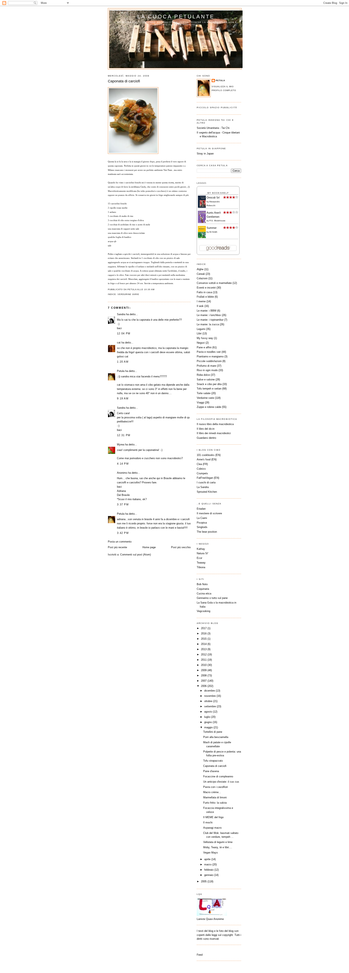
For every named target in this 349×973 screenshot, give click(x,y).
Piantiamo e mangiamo (210, 356)
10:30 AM (149, 289)
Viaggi (200, 402)
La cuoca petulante (176, 17)
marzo (208, 864)
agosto (208, 711)
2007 (204, 680)
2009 (204, 670)
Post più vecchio (181, 547)
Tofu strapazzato (213, 760)
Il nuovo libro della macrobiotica (215, 424)
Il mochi (207, 822)
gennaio (209, 874)
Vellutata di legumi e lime (217, 842)
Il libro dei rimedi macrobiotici (214, 433)
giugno (208, 722)
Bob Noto (202, 584)
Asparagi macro (212, 827)
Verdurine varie (128, 294)
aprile (207, 859)
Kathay (201, 548)
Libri (199, 333)
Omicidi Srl (213, 197)
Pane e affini (204, 347)
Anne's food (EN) (207, 459)
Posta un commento (119, 541)
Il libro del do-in (205, 428)
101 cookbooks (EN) (209, 455)
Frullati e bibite (205, 296)
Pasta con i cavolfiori (215, 786)
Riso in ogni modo (207, 370)
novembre (210, 695)
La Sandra (203, 487)
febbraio (209, 869)
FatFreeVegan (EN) (208, 477)
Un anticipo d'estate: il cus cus (221, 781)
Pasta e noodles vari (209, 351)
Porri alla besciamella (215, 737)
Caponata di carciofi (124, 81)
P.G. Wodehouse (217, 220)
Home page (149, 547)
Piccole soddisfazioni (209, 361)
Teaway (201, 562)
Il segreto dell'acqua (208, 132)
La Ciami (202, 518)
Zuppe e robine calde (209, 406)
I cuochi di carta (206, 482)
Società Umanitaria (208, 127)
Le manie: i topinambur (210, 319)
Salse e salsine (206, 379)
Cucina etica (204, 593)
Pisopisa (202, 522)
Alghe (200, 269)
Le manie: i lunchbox (209, 315)
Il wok (200, 306)
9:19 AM (122, 398)
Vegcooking (203, 611)
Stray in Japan (205, 153)
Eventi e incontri (206, 287)
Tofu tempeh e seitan (209, 388)
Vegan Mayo (210, 852)
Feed (200, 954)
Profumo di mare (206, 365)
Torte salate (203, 393)
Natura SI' (202, 553)
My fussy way (205, 338)
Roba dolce (203, 374)
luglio (207, 716)
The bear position (207, 531)
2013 (204, 649)
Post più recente (117, 547)
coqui (118, 187)
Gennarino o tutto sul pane (212, 597)
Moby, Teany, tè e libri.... (217, 847)
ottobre (208, 701)
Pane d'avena (211, 771)
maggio (208, 727)
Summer (212, 227)
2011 (204, 659)
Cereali (201, 273)
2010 (204, 665)
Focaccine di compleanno (218, 776)
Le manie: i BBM (206, 310)
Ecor (199, 557)
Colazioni (202, 278)
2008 (204, 675)
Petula (120, 371)
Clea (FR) (202, 464)
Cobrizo (201, 468)
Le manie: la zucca (208, 324)
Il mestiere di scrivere (209, 513)
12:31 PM (123, 435)
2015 (204, 638)
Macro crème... (212, 792)
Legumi (201, 329)
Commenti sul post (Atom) (135, 554)
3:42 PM (123, 532)
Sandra (121, 314)
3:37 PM (123, 504)
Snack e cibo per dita (209, 384)
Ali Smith (213, 232)
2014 (204, 644)
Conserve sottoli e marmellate (214, 282)
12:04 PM (123, 333)
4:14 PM (123, 463)
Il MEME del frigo (213, 817)
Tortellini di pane (212, 731)
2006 (204, 686)
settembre (210, 706)
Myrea (120, 444)
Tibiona (201, 567)
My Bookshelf (218, 193)
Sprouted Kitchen (207, 491)
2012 (204, 654)
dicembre (210, 690)
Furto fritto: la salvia (215, 802)
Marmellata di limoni (215, 797)
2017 (204, 628)
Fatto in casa (204, 292)
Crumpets (202, 473)
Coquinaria (203, 588)
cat (119, 342)
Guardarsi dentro (206, 437)
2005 (204, 881)
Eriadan (201, 508)
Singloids (202, 527)
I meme (201, 301)
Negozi (201, 342)
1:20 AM (122, 361)
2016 (204, 633)
